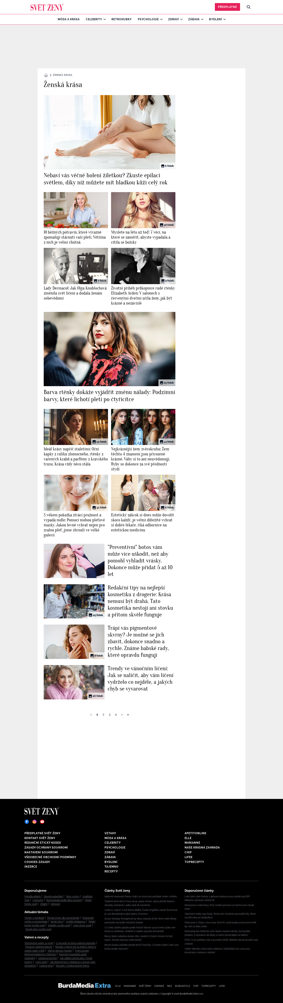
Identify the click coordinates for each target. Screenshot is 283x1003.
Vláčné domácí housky (60, 950)
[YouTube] (42, 821)
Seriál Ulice (57, 921)
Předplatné (227, 6)
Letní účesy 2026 (82, 925)
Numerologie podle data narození (64, 900)
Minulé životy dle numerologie (63, 918)
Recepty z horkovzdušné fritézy (72, 965)
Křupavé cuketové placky (38, 947)
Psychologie (148, 19)
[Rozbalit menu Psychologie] (160, 19)
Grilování (55, 904)
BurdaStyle (182, 986)
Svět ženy (145, 986)
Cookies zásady (37, 862)
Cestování (38, 900)
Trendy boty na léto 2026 (38, 929)
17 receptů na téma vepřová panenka (75, 943)
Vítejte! (44, 904)
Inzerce (30, 866)
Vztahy (110, 833)
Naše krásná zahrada (202, 847)
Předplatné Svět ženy (42, 833)
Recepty (111, 871)
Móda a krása (69, 19)
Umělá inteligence (75, 921)
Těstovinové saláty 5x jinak (38, 943)
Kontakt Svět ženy (39, 838)
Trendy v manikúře (34, 918)
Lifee (189, 857)
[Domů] (47, 7)
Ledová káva (46, 965)
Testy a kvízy (73, 896)
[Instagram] (34, 821)
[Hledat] (248, 7)
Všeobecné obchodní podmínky (50, 857)
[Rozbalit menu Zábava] (201, 19)
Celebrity (94, 19)
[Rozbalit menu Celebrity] (103, 19)
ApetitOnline (195, 833)
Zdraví (173, 19)
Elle (188, 838)
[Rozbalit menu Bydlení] (223, 19)
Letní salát (41, 962)
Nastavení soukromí (41, 852)
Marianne (192, 842)
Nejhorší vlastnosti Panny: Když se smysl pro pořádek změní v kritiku (141, 896)
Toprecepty (194, 862)
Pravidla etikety (32, 896)
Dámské (159, 986)
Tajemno (112, 866)
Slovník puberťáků (53, 896)
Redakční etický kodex (42, 842)
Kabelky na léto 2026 (59, 925)
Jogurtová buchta (47, 958)
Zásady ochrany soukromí (46, 847)
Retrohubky (121, 19)
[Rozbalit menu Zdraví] (180, 19)
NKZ (169, 986)
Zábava (194, 19)
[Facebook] (26, 821)
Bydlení (215, 19)
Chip (188, 852)
